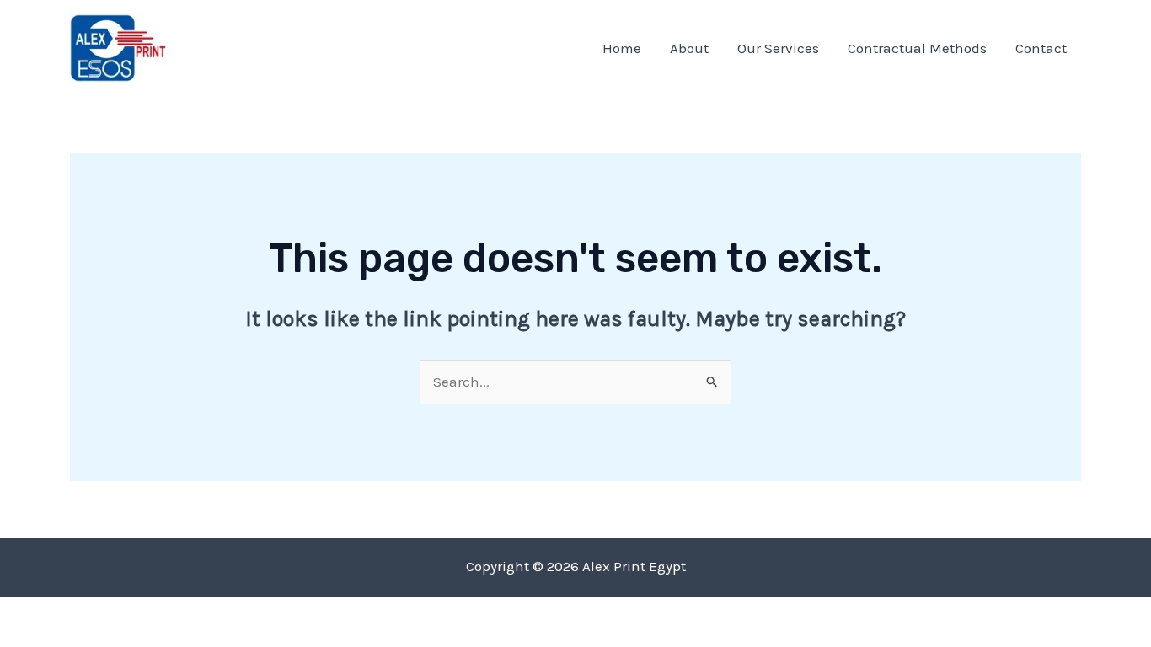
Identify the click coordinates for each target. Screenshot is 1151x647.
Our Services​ (778, 48)
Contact (1041, 48)
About (689, 48)
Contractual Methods (917, 48)
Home (621, 48)
